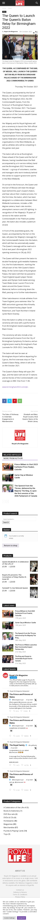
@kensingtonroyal (17, 700)
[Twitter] (9, 401)
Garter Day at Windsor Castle (25, 623)
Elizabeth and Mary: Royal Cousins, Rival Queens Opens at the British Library (30, 417)
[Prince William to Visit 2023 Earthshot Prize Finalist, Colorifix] (7, 467)
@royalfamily (33, 745)
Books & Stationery (12, 811)
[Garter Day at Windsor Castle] (7, 477)
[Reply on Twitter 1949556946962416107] (11, 711)
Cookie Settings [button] (9, 918)
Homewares (9, 821)
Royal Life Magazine (11, 31)
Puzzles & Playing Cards (13, 831)
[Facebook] (4, 401)
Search (6, 522)
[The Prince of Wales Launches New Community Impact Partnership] (7, 647)
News (10, 8)
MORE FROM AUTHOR (13, 458)
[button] (3, 3)
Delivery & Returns (20, 892)
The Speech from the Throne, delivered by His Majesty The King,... (25, 635)
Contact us (20, 890)
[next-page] (7, 501)
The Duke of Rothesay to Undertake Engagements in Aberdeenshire (10, 417)
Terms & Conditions (20, 894)
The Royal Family (17, 745)
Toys (6, 834)
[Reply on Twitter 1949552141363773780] (11, 735)
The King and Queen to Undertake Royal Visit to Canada (23, 658)
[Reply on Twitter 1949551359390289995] (11, 765)
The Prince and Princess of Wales (21, 695)
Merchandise (9, 827)
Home (4, 8)
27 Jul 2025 (29, 700)
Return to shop (10, 545)
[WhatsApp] (20, 401)
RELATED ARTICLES (12, 455)
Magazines (8, 824)
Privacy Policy (20, 897)
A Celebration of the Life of (15, 807)
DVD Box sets (9, 814)
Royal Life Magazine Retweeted (19, 691)
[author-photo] (20, 440)
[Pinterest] (14, 401)
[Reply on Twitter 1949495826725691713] (11, 790)
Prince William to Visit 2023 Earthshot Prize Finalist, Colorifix (26, 467)
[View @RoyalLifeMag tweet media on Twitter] (11, 730)
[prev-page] (3, 501)
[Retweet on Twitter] (8, 691)
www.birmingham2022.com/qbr (15, 387)
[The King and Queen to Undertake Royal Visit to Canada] (7, 659)
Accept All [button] (21, 918)
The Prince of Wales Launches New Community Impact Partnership (26, 647)
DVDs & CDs (9, 817)
